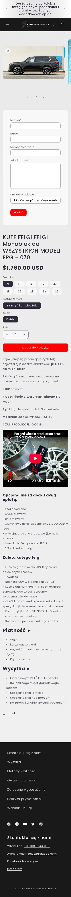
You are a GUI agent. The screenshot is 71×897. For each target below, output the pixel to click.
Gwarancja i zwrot (22, 780)
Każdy (10, 319)
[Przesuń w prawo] (44, 97)
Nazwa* (15, 120)
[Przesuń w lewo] (27, 97)
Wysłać (18, 212)
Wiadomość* (19, 160)
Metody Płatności (21, 771)
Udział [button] (11, 713)
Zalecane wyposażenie (26, 789)
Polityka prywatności (24, 799)
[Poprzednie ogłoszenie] (7, 9)
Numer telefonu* (22, 147)
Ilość (6, 327)
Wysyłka (14, 762)
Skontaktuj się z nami (25, 753)
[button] (7, 25)
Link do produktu (22, 194)
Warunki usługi (19, 808)
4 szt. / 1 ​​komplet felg (22, 305)
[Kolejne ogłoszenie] (64, 9)
